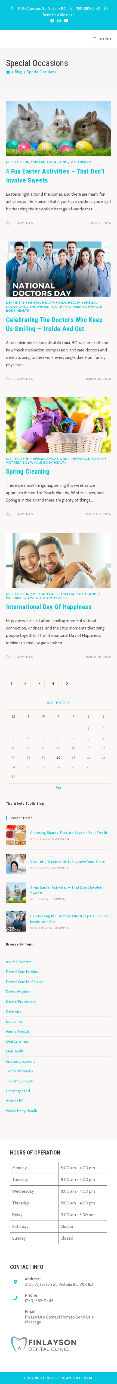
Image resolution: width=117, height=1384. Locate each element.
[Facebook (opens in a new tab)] (52, 20)
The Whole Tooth (46, 307)
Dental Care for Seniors (25, 982)
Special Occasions (41, 72)
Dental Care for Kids (22, 972)
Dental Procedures (21, 1001)
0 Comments (22, 223)
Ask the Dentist (18, 962)
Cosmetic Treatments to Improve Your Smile (67, 861)
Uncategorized (18, 1091)
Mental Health (41, 302)
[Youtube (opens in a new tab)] (65, 20)
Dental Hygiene (19, 991)
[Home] (8, 72)
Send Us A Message (59, 15)
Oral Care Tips (17, 1041)
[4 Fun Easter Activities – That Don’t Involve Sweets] (16, 892)
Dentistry (15, 302)
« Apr (57, 787)
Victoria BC (81, 162)
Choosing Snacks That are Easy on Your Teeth (68, 832)
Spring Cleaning (28, 471)
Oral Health (69, 302)
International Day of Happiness (49, 607)
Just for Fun (18, 162)
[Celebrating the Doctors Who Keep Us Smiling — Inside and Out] (16, 921)
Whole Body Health (48, 462)
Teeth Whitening (19, 1071)
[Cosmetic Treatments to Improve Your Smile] (16, 864)
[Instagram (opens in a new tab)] (59, 20)
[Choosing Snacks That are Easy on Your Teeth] (16, 835)
